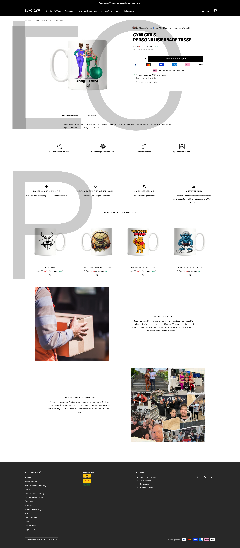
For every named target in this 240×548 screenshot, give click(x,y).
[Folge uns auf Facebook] (197, 477)
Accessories (70, 11)
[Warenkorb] (213, 11)
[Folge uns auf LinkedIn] (211, 477)
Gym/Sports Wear (53, 11)
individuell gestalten (88, 11)
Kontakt (28, 505)
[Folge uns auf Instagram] (204, 477)
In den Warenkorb (176, 59)
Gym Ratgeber (31, 517)
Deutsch (51, 540)
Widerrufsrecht (31, 525)
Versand (91, 115)
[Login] (208, 11)
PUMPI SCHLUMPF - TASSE (190, 267)
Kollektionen (129, 11)
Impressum (30, 529)
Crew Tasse (50, 267)
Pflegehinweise (70, 115)
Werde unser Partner (34, 497)
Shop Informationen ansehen (147, 82)
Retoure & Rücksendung (35, 485)
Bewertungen (31, 481)
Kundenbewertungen (34, 509)
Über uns (29, 501)
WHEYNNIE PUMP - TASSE (143, 267)
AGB (27, 521)
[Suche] (203, 11)
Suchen (28, 477)
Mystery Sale (106, 11)
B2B (26, 513)
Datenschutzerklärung (34, 493)
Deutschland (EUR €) (34, 540)
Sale (118, 11)
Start (27, 21)
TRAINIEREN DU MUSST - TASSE (96, 267)
